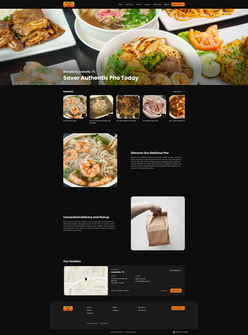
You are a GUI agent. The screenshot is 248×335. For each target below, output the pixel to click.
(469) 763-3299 (140, 279)
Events (138, 4)
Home (89, 307)
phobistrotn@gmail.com (142, 281)
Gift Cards (157, 4)
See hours (164, 290)
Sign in (166, 4)
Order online (176, 291)
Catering (90, 313)
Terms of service (92, 323)
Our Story (129, 4)
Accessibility (104, 323)
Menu (121, 4)
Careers (147, 4)
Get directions (175, 270)
